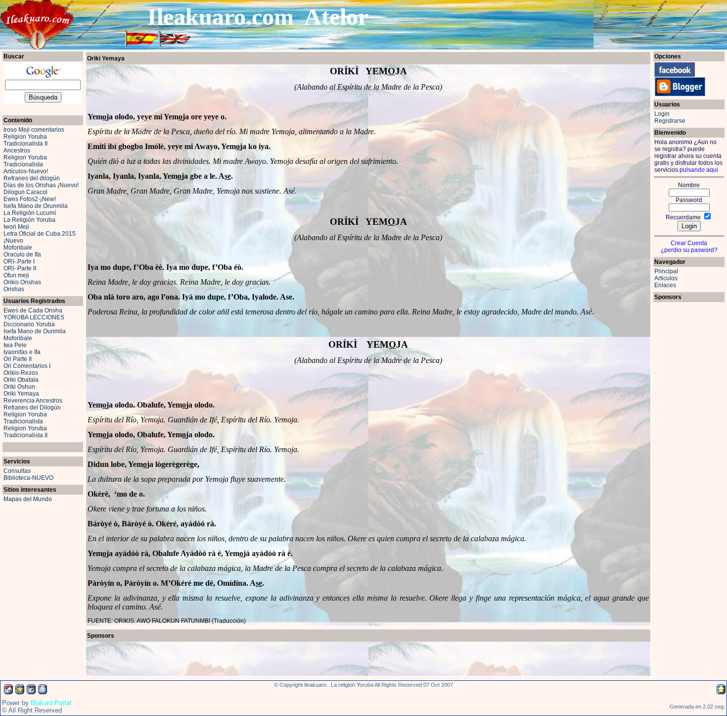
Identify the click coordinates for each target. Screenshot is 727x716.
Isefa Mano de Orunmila (35, 206)
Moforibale (17, 247)
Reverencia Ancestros (32, 400)
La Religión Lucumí (29, 212)
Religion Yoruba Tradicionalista (25, 161)
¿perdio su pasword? (689, 250)
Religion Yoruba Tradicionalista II (25, 140)
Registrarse (669, 120)
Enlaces (665, 285)
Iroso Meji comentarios (33, 129)
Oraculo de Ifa (22, 254)
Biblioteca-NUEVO (28, 477)
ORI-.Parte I (19, 261)
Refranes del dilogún (31, 178)
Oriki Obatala (21, 379)
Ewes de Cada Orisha (32, 310)
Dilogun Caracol (25, 192)
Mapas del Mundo (27, 499)
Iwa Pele (15, 345)
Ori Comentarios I (26, 365)
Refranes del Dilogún (32, 407)
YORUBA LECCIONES (33, 317)
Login (662, 113)
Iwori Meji (16, 226)
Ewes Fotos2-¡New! (29, 199)
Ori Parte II (17, 359)
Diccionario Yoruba (29, 324)
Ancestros (16, 150)
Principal (666, 271)
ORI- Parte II (19, 268)
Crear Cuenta (689, 243)
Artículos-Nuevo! (25, 171)
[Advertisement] (203, 658)
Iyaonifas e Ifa (22, 352)
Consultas (17, 470)
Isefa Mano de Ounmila (34, 331)
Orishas (13, 289)
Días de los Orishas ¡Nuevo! (41, 185)
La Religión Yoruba (29, 219)
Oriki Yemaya (21, 393)
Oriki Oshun (19, 386)
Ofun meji (16, 275)
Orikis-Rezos (20, 372)
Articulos (666, 278)
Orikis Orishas (22, 282)
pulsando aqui (699, 169)
